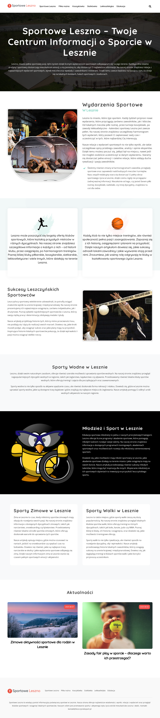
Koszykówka (78, 6)
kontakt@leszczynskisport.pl (80, 709)
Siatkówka (92, 6)
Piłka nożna (64, 6)
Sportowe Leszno (48, 6)
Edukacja (121, 6)
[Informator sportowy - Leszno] (22, 6)
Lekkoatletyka (107, 6)
